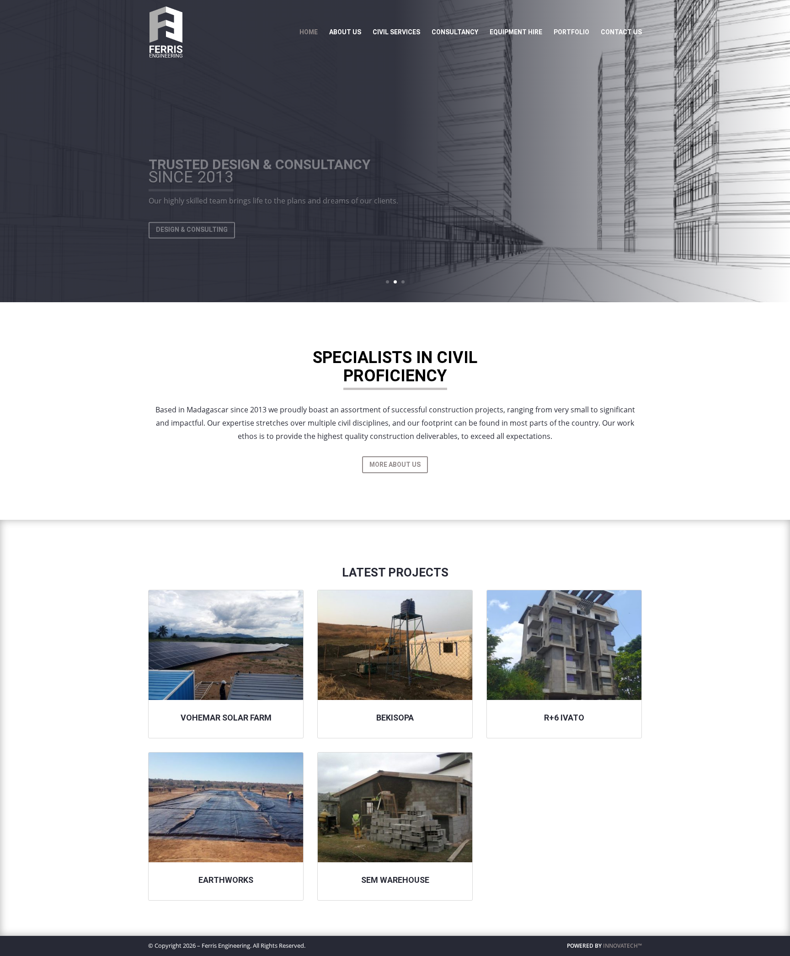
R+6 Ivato (564, 717)
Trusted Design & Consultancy (259, 150)
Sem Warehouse (395, 880)
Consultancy (455, 32)
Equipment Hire (516, 32)
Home (308, 32)
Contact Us (621, 32)
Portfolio (571, 32)
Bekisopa (395, 717)
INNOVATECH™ (622, 946)
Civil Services (396, 32)
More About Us (395, 464)
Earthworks (225, 880)
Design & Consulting (192, 215)
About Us (345, 32)
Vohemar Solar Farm (226, 717)
